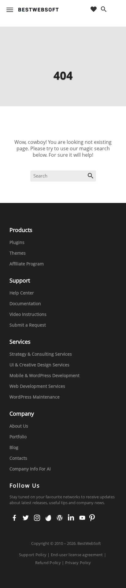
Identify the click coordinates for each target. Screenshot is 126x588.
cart (116, 9)
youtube (81, 518)
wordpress (59, 518)
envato (47, 518)
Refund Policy (48, 562)
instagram (36, 518)
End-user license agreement (77, 554)
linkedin (70, 518)
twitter (25, 518)
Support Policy (33, 554)
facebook (14, 518)
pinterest (92, 518)
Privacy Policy (78, 562)
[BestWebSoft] (38, 10)
